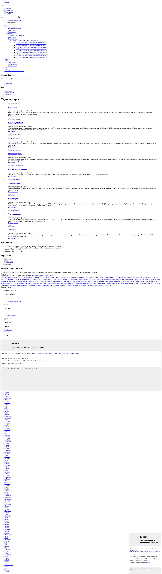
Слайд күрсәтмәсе (15, 123)
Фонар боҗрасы (14, 183)
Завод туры (11, 30)
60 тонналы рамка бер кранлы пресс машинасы (31, 47)
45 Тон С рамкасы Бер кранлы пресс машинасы (31, 45)
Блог (6, 61)
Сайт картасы (39, 275)
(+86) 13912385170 (10, 315)
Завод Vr (7, 67)
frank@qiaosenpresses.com (12, 301)
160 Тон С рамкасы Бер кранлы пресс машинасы (31, 52)
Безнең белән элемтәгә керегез (14, 71)
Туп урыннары (14, 214)
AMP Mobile (49, 275)
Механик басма (13, 39)
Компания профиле (14, 28)
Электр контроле (15, 138)
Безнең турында (9, 27)
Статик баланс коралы (17, 169)
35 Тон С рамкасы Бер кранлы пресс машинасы (31, 44)
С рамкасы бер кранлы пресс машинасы (25, 40)
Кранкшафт (13, 107)
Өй (5, 25)
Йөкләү (6, 69)
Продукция (8, 34)
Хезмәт (6, 59)
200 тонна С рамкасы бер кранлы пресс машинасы (32, 54)
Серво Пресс (12, 37)
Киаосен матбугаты (7, 277)
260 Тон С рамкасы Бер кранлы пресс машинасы (31, 55)
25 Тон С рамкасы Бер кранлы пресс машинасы (31, 42)
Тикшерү (4, 274)
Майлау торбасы (15, 154)
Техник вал (13, 230)
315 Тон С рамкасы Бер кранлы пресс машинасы (31, 57)
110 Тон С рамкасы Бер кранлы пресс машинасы (31, 50)
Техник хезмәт (13, 64)
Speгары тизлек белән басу (16, 35)
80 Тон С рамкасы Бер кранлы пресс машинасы (31, 49)
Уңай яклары (12, 66)
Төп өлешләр (12, 32)
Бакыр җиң (13, 199)
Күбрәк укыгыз (13, 116)
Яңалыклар (11, 62)
